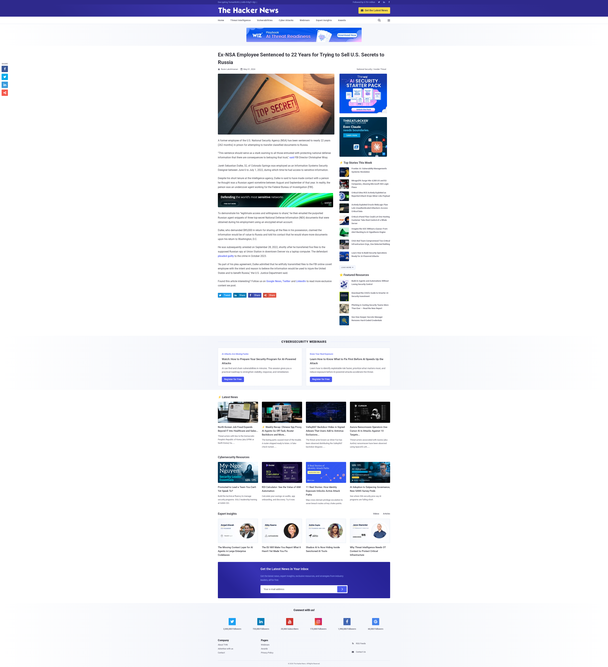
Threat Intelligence (240, 20)
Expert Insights (324, 20)
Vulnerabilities (265, 20)
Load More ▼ (347, 267)
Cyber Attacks (286, 20)
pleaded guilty (226, 256)
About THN (223, 645)
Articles (386, 513)
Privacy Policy (267, 652)
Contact (221, 652)
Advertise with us (225, 649)
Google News (273, 281)
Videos (376, 513)
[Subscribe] (342, 589)
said (291, 157)
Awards (342, 20)
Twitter (286, 281)
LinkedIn (301, 281)
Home (221, 20)
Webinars (305, 20)
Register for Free (233, 379)
